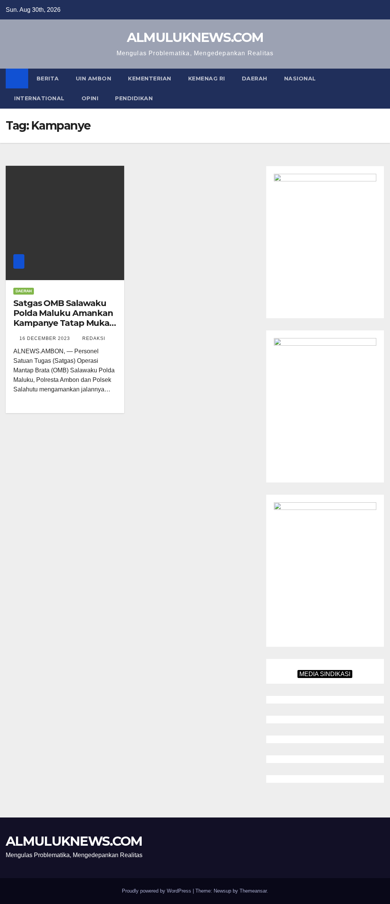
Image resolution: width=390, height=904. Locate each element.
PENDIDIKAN (134, 98)
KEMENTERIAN (149, 78)
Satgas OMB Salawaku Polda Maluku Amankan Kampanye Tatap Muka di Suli (63, 318)
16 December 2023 (45, 338)
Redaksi (93, 338)
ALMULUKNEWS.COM (195, 37)
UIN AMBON (94, 78)
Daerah (24, 291)
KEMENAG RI (206, 78)
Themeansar (253, 891)
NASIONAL (300, 78)
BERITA (48, 78)
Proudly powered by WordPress (157, 891)
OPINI (90, 98)
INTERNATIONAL (39, 98)
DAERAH (254, 78)
